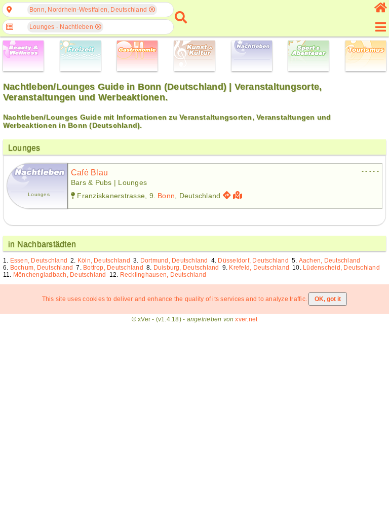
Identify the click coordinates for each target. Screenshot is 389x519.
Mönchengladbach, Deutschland (59, 274)
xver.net (246, 319)
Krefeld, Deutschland (259, 267)
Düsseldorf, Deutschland (253, 260)
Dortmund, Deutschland (174, 260)
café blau (89, 172)
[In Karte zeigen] (239, 195)
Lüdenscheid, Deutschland (341, 267)
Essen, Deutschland (38, 260)
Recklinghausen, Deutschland (163, 274)
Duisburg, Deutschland (186, 267)
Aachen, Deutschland (330, 260)
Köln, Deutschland (103, 260)
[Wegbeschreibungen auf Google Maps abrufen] (227, 195)
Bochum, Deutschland (41, 267)
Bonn (166, 196)
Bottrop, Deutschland (113, 267)
